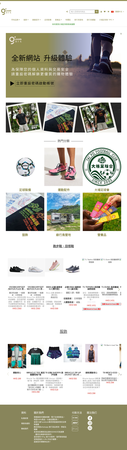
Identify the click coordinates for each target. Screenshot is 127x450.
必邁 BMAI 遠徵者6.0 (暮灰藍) (73, 288)
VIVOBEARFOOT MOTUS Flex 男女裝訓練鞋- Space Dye (35, 288)
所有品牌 (15, 20)
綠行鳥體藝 (91, 20)
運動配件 (36, 20)
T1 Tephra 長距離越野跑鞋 (91, 288)
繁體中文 (119, 12)
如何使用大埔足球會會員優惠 (63, 24)
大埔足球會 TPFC (106, 20)
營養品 (58, 20)
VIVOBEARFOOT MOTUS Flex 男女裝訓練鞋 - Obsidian (17, 288)
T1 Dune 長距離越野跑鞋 (110, 288)
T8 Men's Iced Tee (110, 374)
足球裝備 (47, 20)
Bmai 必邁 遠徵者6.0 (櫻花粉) (54, 288)
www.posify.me (118, 447)
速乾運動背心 (91, 373)
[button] (119, 289)
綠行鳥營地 (78, 20)
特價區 (68, 20)
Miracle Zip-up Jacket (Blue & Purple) (72, 374)
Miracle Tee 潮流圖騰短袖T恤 (36, 374)
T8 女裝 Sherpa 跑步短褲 (54, 374)
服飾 (26, 20)
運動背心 (17, 373)
